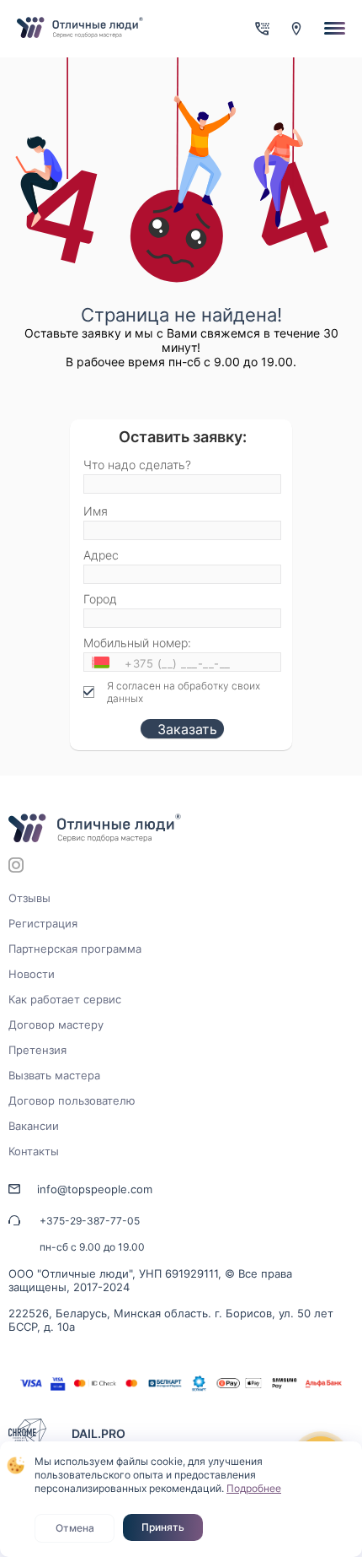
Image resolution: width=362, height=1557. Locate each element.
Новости (31, 974)
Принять (162, 1527)
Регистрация (42, 923)
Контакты (33, 1151)
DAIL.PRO (98, 1433)
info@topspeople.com (94, 1189)
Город (100, 599)
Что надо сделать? (137, 464)
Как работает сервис (64, 999)
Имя (95, 511)
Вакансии (33, 1126)
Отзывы (29, 898)
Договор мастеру (56, 1024)
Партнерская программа (74, 948)
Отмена (75, 1528)
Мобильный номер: (137, 642)
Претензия (37, 1050)
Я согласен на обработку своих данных (183, 692)
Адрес (101, 555)
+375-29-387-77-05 (90, 1220)
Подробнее (253, 1488)
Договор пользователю (72, 1100)
